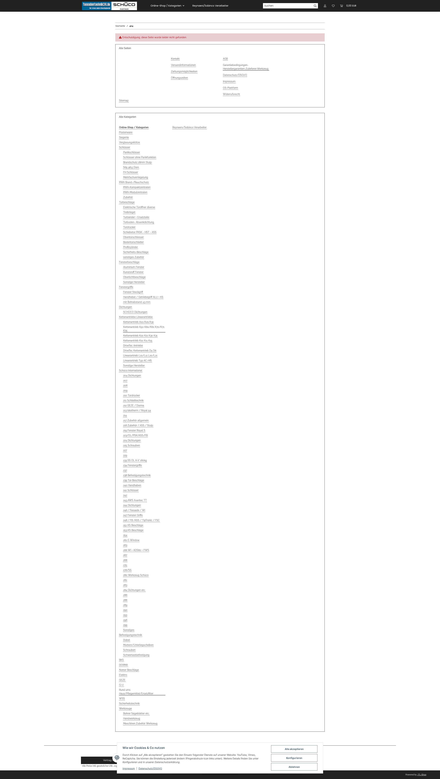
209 (125, 390)
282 (125, 580)
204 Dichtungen (132, 375)
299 (125, 625)
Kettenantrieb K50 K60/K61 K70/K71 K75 (143, 329)
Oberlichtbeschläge (134, 277)
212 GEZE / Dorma (133, 405)
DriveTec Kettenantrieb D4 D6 (139, 350)
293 (125, 615)
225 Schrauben (131, 445)
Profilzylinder (130, 247)
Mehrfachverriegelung (135, 177)
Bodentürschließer (133, 242)
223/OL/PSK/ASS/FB (135, 435)
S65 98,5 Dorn (131, 167)
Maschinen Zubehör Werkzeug (140, 723)
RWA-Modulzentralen (135, 192)
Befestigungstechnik (130, 635)
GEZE (122, 680)
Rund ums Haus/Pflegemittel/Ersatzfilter (136, 691)
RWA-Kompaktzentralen (136, 187)
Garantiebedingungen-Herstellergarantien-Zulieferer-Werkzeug (245, 67)
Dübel (126, 640)
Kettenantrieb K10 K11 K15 (137, 340)
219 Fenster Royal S (134, 430)
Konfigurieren (294, 757)
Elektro (123, 675)
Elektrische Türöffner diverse (139, 207)
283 (125, 585)
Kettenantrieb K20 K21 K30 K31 (140, 335)
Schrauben (129, 650)
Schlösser (124, 147)
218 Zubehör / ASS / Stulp (138, 425)
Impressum (129, 768)
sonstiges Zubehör (133, 257)
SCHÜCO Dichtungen (135, 312)
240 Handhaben (132, 485)
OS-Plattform (230, 87)
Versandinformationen (183, 65)
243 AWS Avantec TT (135, 500)
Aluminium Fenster (133, 267)
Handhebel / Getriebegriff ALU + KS (143, 297)
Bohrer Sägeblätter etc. (136, 713)
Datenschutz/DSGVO (150, 768)
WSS (122, 698)
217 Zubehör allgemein (136, 420)
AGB (225, 58)
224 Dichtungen (132, 440)
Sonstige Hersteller (134, 282)
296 (125, 620)
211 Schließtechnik (133, 400)
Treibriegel (129, 212)
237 (125, 470)
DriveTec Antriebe (133, 345)
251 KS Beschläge (133, 525)
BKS (121, 660)
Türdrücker (129, 227)
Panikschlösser (131, 152)
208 (125, 385)
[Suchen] (315, 6)
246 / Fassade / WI (134, 510)
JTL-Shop (421, 774)
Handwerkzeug (131, 718)
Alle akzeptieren (294, 749)
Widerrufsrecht (231, 94)
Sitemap (124, 100)
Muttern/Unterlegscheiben (138, 645)
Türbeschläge (127, 202)
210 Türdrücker (131, 395)
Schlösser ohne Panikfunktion (139, 157)
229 (125, 455)
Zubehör (128, 197)
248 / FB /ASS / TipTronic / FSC (141, 520)
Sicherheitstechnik (129, 703)
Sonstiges (128, 630)
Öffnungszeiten (179, 77)
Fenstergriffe (126, 287)
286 (125, 595)
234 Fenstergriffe (132, 465)
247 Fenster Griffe (133, 515)
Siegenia (124, 137)
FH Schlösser (130, 172)
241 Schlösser (131, 490)
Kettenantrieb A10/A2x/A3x (138, 322)
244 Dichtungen (132, 505)
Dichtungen (125, 307)
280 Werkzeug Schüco (135, 575)
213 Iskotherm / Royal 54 (137, 410)
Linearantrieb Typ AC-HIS (137, 360)
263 (125, 545)
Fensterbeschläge (129, 262)
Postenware (125, 132)
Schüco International (130, 370)
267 (125, 555)
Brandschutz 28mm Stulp (137, 162)
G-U (121, 684)
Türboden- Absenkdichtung (138, 222)
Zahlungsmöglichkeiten (184, 71)
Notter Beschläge (129, 670)
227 (125, 450)
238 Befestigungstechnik (137, 475)
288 (125, 600)
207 (125, 380)
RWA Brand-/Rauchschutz (134, 182)
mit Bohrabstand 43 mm (136, 302)
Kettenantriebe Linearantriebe (136, 317)
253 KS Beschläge (133, 530)
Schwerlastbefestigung (136, 655)
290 (125, 610)
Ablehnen (294, 766)
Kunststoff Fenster (133, 272)
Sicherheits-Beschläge (135, 252)
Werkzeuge (125, 708)
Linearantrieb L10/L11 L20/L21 (140, 355)
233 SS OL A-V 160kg (135, 460)
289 (125, 605)
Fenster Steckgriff (133, 292)
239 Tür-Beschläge (133, 480)
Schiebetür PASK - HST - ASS (139, 232)
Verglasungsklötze (129, 142)
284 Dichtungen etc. (134, 590)
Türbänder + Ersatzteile (136, 217)
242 (125, 495)
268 (125, 560)
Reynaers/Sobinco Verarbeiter (189, 127)
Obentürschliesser (133, 237)
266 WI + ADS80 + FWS (136, 550)
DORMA (123, 665)
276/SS (127, 570)
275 (125, 565)
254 (125, 535)
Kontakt (175, 58)
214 (125, 415)
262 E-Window (131, 540)
